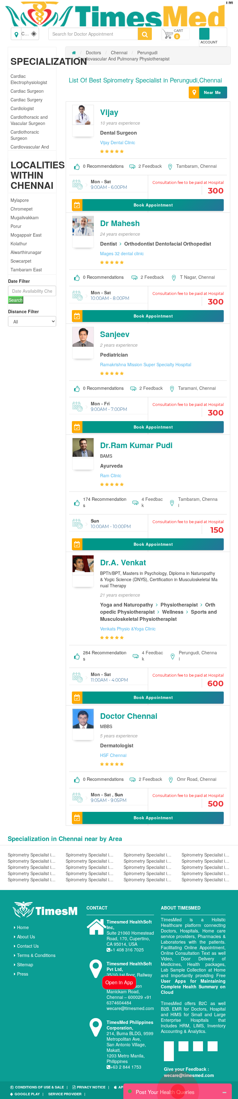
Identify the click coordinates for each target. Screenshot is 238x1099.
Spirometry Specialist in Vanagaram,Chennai (32, 867)
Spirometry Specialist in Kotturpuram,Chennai (148, 873)
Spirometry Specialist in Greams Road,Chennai (90, 861)
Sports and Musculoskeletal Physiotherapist (158, 615)
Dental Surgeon (118, 132)
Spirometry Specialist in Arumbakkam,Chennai (206, 855)
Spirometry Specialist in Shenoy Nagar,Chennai (32, 879)
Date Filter (19, 281)
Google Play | (29, 1094)
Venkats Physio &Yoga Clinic (128, 628)
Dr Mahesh (120, 223)
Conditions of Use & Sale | (41, 1087)
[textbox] (93, 34)
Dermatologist (116, 745)
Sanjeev (115, 334)
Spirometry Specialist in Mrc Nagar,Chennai (90, 867)
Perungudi (147, 52)
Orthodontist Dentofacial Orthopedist (167, 243)
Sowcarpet (21, 261)
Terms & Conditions (36, 955)
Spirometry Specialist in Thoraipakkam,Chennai (90, 855)
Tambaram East (26, 269)
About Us (26, 936)
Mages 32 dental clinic (122, 253)
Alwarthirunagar (26, 252)
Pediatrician (114, 354)
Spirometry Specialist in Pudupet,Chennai (32, 855)
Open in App (119, 982)
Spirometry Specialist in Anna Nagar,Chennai (148, 867)
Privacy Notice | (93, 1087)
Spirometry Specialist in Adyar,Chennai (206, 879)
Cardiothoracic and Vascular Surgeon (29, 120)
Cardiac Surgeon (27, 91)
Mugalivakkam (25, 217)
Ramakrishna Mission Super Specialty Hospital (145, 364)
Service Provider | (66, 1094)
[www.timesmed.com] (73, 52)
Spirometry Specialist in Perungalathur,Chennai (148, 879)
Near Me (212, 92)
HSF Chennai (113, 755)
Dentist (108, 243)
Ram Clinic (110, 475)
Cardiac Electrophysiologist (29, 79)
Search (16, 300)
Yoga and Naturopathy (126, 604)
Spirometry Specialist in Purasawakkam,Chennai (206, 867)
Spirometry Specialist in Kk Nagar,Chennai (90, 879)
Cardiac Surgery (26, 99)
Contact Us (28, 946)
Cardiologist (22, 108)
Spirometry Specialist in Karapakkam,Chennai (32, 861)
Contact (97, 908)
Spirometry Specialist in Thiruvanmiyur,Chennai (90, 873)
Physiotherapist (179, 604)
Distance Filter (23, 311)
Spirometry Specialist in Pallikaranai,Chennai (206, 873)
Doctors (93, 52)
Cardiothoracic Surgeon (25, 135)
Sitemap (25, 964)
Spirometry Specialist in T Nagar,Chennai (148, 861)
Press (22, 974)
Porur (16, 226)
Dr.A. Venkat (123, 562)
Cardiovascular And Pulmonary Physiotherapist (123, 59)
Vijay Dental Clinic (117, 142)
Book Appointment (153, 205)
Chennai (119, 52)
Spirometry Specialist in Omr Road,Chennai (206, 861)
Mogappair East (26, 235)
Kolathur (19, 243)
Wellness (172, 611)
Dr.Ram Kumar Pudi (136, 445)
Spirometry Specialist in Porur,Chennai (32, 873)
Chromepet (22, 209)
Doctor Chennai (128, 715)
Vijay (109, 112)
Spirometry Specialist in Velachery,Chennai (148, 855)
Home (23, 927)
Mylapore (20, 200)
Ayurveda (111, 465)
